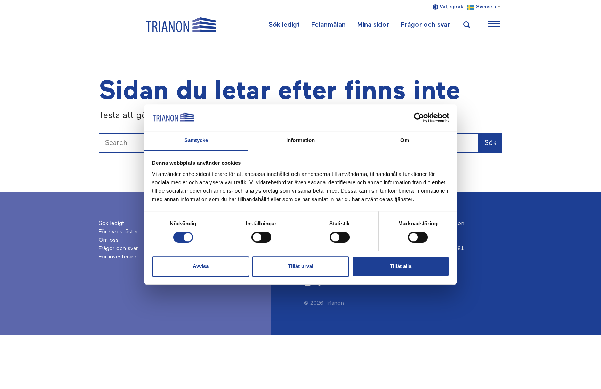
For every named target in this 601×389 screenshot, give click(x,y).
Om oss (109, 240)
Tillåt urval (300, 266)
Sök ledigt (284, 24)
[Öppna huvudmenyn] (494, 25)
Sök (490, 142)
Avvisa (201, 266)
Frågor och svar (425, 24)
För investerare (117, 257)
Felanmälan (328, 24)
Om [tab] (404, 140)
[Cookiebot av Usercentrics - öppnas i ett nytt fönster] (418, 117)
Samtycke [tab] (196, 140)
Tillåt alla (400, 266)
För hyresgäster (118, 232)
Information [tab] (300, 140)
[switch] (261, 237)
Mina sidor (373, 24)
